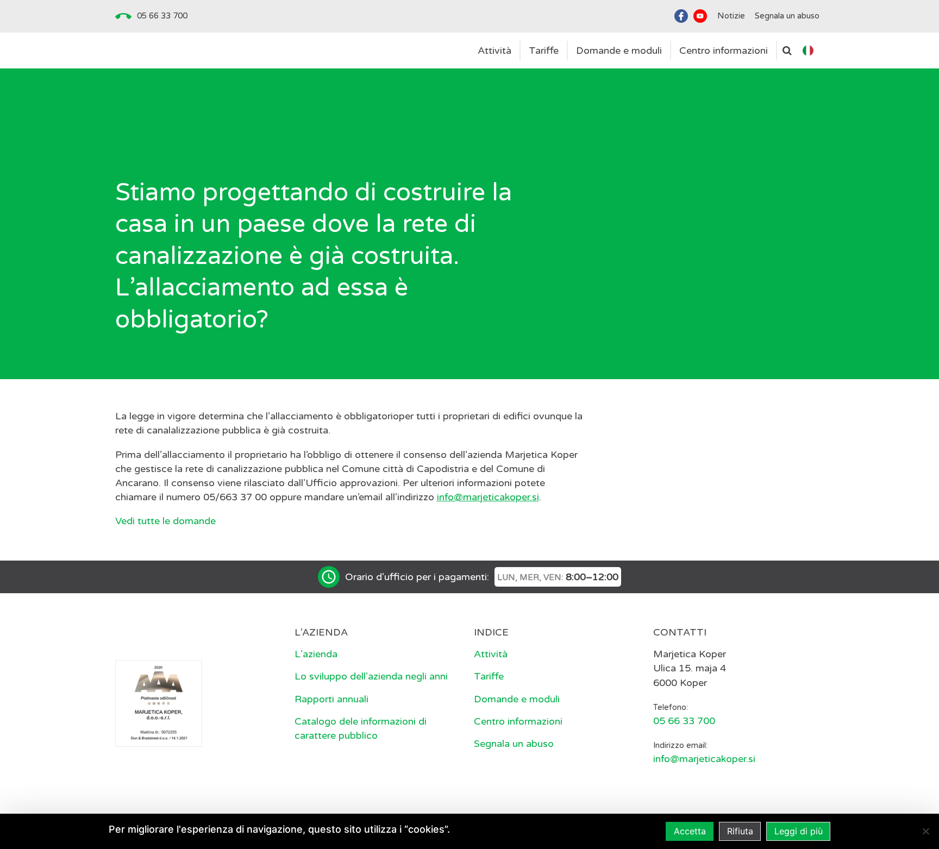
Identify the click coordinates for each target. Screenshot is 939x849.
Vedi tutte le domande (165, 521)
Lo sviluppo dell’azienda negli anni (371, 676)
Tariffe (489, 676)
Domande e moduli (517, 699)
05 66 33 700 (162, 16)
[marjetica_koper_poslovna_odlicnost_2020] (158, 703)
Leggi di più (798, 831)
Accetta (690, 831)
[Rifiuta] (925, 831)
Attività (491, 654)
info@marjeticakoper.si (488, 497)
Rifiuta (740, 831)
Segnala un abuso (514, 744)
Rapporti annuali (331, 699)
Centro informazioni (518, 721)
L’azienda (316, 654)
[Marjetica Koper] (200, 633)
